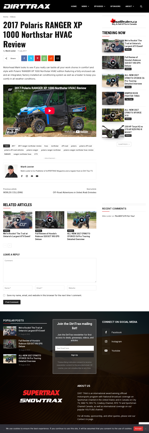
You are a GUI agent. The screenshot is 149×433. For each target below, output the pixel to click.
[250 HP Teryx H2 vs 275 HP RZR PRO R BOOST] (113, 131)
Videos (13, 17)
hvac (46, 146)
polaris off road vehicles (14, 150)
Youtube (116, 350)
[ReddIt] (51, 58)
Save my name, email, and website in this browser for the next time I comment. (44, 295)
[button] (141, 6)
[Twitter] (31, 58)
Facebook (117, 332)
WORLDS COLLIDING (13, 192)
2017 (13, 146)
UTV (36, 154)
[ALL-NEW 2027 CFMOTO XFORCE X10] (113, 115)
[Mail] (32, 175)
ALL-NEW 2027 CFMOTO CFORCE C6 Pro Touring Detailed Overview (78, 236)
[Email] (58, 58)
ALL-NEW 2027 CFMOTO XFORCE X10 (133, 113)
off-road (65, 146)
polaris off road (85, 146)
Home (5, 17)
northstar (55, 146)
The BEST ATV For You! (124, 216)
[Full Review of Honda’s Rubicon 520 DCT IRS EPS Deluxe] (113, 62)
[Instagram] (27, 175)
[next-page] (9, 245)
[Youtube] (37, 175)
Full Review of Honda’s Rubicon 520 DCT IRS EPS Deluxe (47, 236)
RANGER (7, 154)
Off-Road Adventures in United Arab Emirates (74, 192)
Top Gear (129, 99)
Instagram (117, 341)
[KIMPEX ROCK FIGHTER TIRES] (113, 98)
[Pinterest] (37, 58)
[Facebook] (24, 58)
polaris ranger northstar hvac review (78, 150)
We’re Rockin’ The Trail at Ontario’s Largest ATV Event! (134, 43)
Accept (138, 428)
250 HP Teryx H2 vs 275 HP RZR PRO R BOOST (134, 129)
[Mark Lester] (11, 171)
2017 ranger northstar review (29, 146)
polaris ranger (32, 150)
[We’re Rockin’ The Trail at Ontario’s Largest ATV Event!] (113, 45)
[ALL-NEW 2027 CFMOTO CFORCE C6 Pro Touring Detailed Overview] (113, 80)
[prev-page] (5, 245)
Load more (123, 144)
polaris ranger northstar (51, 150)
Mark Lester (11, 51)
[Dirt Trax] (15, 6)
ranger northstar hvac (22, 154)
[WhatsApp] (44, 58)
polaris (74, 146)
